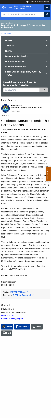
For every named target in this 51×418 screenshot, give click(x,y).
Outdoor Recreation (15, 66)
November (7, 33)
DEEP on (22, 295)
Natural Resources (14, 61)
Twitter (9, 327)
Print (8, 333)
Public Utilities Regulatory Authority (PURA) (23, 73)
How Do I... (10, 40)
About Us (9, 45)
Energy (8, 50)
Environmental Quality (16, 56)
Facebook (24, 327)
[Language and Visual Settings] (47, 7)
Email (38, 327)
